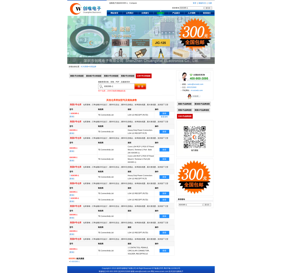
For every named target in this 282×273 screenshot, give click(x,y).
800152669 (191, 87)
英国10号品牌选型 (202, 110)
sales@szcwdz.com (195, 84)
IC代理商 (84, 67)
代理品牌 (92, 67)
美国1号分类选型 (77, 76)
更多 (72, 117)
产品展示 (176, 13)
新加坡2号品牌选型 (202, 104)
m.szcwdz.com (197, 90)
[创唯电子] (86, 14)
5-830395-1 (75, 262)
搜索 (164, 113)
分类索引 (145, 13)
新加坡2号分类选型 (93, 76)
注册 (210, 3)
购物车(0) (202, 3)
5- (74, 113)
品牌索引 (160, 13)
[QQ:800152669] (195, 99)
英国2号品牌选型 (185, 110)
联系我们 (207, 13)
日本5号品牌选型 (185, 116)
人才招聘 (191, 13)
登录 (194, 3)
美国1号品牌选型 (185, 104)
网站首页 (114, 13)
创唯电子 (179, 271)
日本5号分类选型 (143, 76)
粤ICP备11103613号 (172, 268)
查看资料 (164, 117)
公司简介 (130, 13)
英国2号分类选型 (127, 76)
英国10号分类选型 (111, 76)
